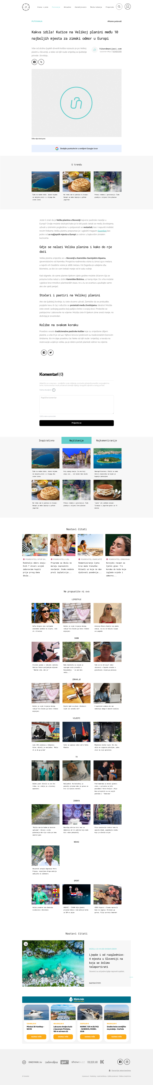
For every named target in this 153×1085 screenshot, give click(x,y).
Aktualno (67, 7)
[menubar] (128, 6)
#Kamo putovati (115, 21)
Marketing (93, 1076)
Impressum (85, 1076)
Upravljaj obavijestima (121, 1070)
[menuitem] (128, 6)
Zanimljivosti (80, 7)
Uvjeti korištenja (102, 1076)
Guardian (102, 231)
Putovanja (56, 7)
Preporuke (110, 7)
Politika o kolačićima (125, 1076)
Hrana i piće (42, 7)
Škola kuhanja (96, 7)
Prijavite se (76, 423)
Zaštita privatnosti (112, 1076)
